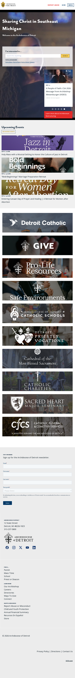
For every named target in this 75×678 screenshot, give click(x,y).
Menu (70, 5)
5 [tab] (64, 109)
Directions (55, 651)
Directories (9, 592)
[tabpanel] (58, 88)
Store (6, 618)
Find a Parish (17, 62)
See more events (8, 131)
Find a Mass (8, 62)
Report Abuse (53, 5)
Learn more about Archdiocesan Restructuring (57, 114)
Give (64, 5)
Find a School (25, 62)
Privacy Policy (43, 651)
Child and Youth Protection (16, 609)
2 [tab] (55, 109)
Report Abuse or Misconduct (17, 606)
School (7, 576)
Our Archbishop (11, 586)
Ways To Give (10, 596)
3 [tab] (58, 109)
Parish (7, 570)
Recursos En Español (13, 615)
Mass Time (9, 573)
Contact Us (68, 651)
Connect (8, 599)
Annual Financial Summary (16, 612)
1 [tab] (52, 109)
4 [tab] (61, 109)
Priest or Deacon (11, 579)
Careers (32, 62)
